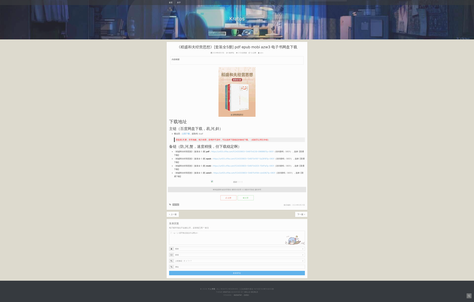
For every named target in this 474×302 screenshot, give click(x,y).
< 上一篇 (173, 214)
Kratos (227, 292)
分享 (246, 198)
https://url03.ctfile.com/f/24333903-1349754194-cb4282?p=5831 (244, 173)
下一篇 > (301, 214)
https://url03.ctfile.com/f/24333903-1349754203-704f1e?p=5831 (243, 166)
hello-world (251, 292)
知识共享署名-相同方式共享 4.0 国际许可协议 (237, 190)
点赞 (229, 198)
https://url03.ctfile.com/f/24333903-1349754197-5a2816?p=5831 (243, 158)
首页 (171, 2)
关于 (179, 2)
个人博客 (211, 289)
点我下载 (186, 133)
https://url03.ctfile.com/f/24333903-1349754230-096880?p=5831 (242, 151)
